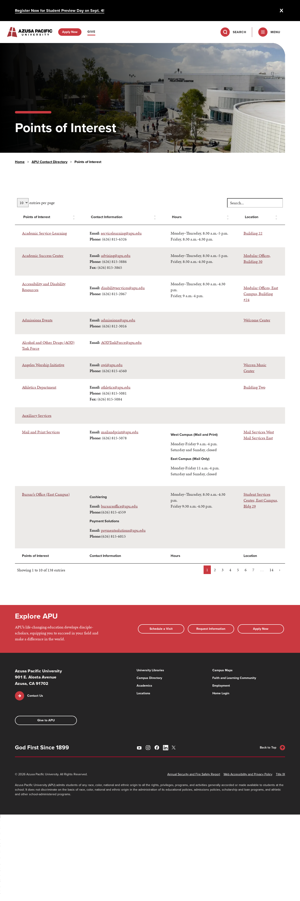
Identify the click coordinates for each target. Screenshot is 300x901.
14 (271, 570)
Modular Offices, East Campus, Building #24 (261, 293)
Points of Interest (36, 217)
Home (20, 161)
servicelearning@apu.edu (121, 233)
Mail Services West (259, 432)
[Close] (281, 10)
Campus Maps (222, 670)
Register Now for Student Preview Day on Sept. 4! (59, 10)
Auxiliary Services (36, 415)
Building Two (254, 387)
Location (251, 217)
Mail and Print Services (41, 432)
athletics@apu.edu (115, 387)
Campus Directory (149, 678)
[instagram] (148, 747)
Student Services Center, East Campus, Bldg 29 (261, 500)
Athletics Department (39, 387)
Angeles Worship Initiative (43, 365)
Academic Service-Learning (44, 233)
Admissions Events (37, 320)
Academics (144, 685)
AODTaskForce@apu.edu (121, 342)
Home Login (220, 693)
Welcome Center (257, 320)
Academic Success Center (42, 255)
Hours (177, 217)
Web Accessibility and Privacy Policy (248, 774)
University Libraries (150, 670)
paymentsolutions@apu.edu (123, 530)
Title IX (280, 774)
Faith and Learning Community (234, 678)
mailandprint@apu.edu (119, 432)
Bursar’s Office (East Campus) (46, 494)
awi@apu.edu (112, 365)
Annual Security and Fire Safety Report (193, 774)
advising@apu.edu (115, 255)
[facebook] (156, 747)
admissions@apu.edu (118, 320)
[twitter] (174, 747)
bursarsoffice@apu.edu (119, 506)
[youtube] (139, 747)
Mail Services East (258, 438)
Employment (221, 685)
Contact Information (106, 217)
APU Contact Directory (49, 161)
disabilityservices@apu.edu (123, 288)
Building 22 (253, 233)
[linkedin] (165, 747)
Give (91, 31)
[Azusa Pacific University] (29, 32)
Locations (143, 693)
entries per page (42, 202)
